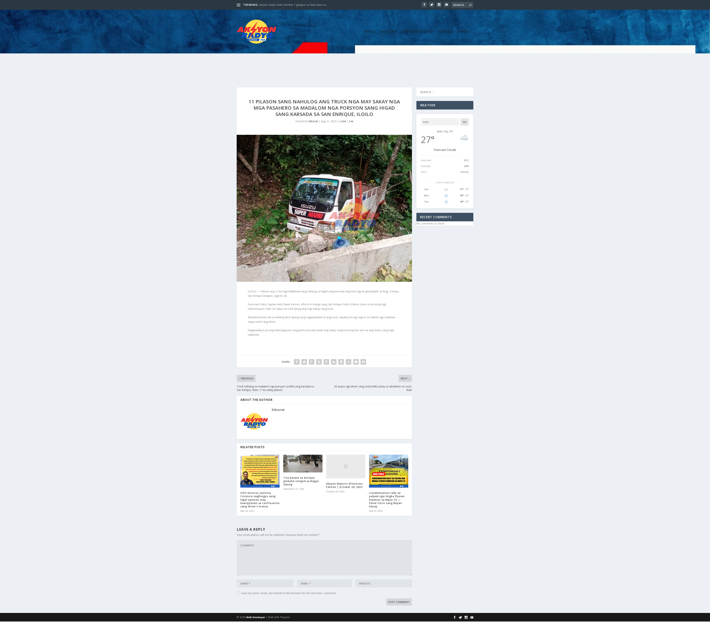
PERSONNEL (389, 32)
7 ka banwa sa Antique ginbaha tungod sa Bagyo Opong (301, 481)
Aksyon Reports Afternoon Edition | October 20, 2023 (344, 485)
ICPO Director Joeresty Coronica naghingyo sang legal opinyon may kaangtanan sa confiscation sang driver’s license (260, 499)
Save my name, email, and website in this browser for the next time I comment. (288, 593)
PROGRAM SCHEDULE (418, 32)
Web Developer (255, 617)
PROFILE (370, 32)
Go (465, 122)
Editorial (313, 121)
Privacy (465, 32)
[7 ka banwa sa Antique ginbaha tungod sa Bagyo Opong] (302, 463)
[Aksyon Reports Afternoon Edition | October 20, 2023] (345, 466)
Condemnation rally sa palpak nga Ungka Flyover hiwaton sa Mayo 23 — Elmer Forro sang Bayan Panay (387, 499)
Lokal (342, 121)
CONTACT (446, 32)
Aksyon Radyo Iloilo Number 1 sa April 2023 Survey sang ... (294, 4)
